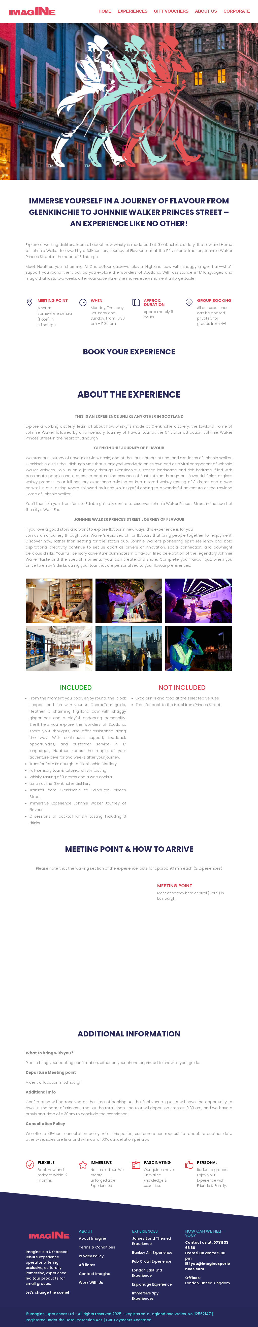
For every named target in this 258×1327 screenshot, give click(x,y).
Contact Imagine (94, 1273)
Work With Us (91, 1282)
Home (105, 12)
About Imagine (92, 1238)
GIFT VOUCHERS (171, 12)
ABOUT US (206, 12)
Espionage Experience (152, 1284)
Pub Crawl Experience (151, 1261)
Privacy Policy (91, 1256)
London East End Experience (147, 1273)
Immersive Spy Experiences (145, 1296)
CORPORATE (236, 12)
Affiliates (87, 1264)
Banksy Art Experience (152, 1252)
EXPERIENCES (132, 12)
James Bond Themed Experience (151, 1241)
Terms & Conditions (97, 1247)
